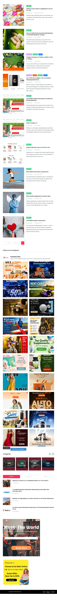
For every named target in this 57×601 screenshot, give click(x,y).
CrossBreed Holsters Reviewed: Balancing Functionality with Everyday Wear (31, 490)
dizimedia (16, 482)
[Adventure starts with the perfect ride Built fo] (15, 344)
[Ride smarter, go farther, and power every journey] (41, 326)
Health (29, 30)
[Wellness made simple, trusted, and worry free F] (41, 363)
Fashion (29, 54)
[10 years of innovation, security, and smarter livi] (41, 437)
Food (34, 75)
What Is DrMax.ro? (31, 123)
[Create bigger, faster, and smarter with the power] (41, 400)
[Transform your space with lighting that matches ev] (41, 270)
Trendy (46, 476)
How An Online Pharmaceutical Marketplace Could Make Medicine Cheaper (39, 34)
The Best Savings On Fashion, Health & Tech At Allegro (39, 58)
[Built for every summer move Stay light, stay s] (15, 400)
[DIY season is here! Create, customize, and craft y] (15, 270)
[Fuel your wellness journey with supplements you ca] (41, 344)
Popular (28, 476)
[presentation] (50, 454)
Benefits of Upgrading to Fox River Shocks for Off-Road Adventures (33, 498)
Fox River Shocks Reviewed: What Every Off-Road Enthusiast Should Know (33, 508)
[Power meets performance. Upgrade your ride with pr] (15, 288)
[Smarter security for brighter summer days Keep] (15, 419)
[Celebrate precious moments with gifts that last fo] (15, 363)
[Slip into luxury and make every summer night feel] (15, 437)
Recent (11, 476)
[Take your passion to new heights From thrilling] (15, 326)
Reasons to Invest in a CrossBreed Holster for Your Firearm (30, 480)
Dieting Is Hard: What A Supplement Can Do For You (39, 9)
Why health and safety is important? (37, 172)
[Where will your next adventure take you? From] (41, 288)
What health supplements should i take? (38, 196)
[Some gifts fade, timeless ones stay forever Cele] (41, 307)
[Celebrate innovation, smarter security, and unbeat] (41, 419)
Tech (40, 54)
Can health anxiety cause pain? (35, 220)
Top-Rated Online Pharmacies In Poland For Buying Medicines (39, 99)
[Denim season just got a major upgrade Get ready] (15, 381)
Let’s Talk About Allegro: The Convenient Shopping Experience (38, 79)
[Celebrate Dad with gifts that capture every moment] (41, 381)
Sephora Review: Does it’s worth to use (38, 147)
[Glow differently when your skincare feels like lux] (15, 307)
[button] (44, 592)
